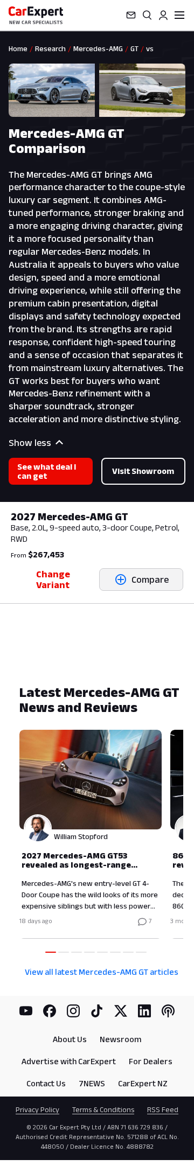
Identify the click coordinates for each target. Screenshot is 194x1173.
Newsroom (120, 1039)
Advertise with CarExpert (69, 1061)
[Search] (147, 15)
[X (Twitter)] (120, 1010)
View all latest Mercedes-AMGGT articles (101, 971)
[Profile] (163, 15)
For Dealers (150, 1061)
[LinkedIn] (144, 1010)
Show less (30, 442)
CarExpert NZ (143, 1083)
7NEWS (92, 1083)
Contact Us (46, 1083)
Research (50, 48)
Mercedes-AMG (98, 48)
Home (18, 48)
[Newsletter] (131, 15)
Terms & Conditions (103, 1109)
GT (134, 48)
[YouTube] (25, 1010)
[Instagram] (73, 1010)
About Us (70, 1039)
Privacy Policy (37, 1109)
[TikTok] (97, 1010)
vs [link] (150, 48)
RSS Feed (162, 1109)
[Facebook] (49, 1010)
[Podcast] (168, 1010)
